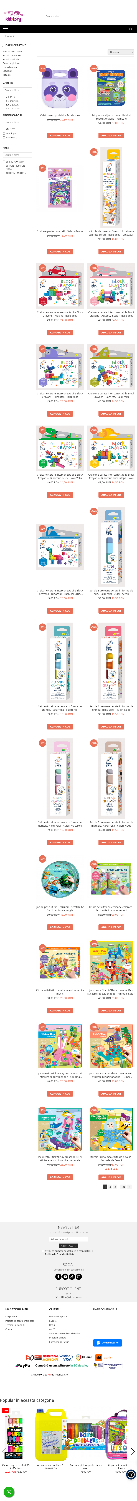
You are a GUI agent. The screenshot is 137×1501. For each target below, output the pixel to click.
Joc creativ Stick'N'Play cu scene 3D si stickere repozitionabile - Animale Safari (111, 992)
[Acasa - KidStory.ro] (20, 16)
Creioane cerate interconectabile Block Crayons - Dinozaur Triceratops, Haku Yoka (111, 476)
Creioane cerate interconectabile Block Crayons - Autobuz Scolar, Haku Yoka (111, 314)
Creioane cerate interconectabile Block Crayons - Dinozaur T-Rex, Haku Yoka (60, 476)
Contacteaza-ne (110, 1342)
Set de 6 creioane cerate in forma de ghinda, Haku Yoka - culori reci (60, 708)
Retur (52, 1324)
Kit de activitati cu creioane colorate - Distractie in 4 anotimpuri (111, 908)
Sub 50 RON (12, 161)
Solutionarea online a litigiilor (64, 1333)
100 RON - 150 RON (16, 173)
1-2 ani (9, 100)
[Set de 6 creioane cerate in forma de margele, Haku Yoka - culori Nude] (111, 778)
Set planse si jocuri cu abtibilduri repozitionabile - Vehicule (111, 117)
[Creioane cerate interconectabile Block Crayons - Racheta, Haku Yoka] (111, 367)
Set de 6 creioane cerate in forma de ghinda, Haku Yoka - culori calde (111, 708)
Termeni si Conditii (15, 1324)
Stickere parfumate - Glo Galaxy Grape (60, 231)
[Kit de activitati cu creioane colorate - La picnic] (60, 962)
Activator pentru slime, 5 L (51, 1465)
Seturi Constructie (12, 51)
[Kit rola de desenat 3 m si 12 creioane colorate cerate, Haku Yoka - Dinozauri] (111, 187)
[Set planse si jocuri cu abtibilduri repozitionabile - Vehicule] (111, 88)
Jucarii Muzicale (11, 59)
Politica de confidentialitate (19, 1320)
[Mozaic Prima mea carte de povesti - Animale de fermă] (111, 1129)
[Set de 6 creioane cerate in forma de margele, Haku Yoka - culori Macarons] (60, 778)
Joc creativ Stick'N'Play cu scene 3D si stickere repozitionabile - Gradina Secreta (60, 1075)
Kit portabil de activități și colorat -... (121, 1466)
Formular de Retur (59, 1341)
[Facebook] (58, 1277)
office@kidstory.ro (70, 1297)
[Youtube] (65, 1277)
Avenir (9, 133)
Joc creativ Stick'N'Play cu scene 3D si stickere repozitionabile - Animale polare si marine (60, 1158)
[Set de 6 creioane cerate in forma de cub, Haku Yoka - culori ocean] (111, 547)
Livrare (53, 1320)
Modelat (7, 70)
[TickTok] (72, 1277)
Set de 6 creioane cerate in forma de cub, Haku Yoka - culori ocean (111, 592)
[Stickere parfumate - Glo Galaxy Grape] (60, 188)
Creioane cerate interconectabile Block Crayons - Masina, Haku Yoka (60, 314)
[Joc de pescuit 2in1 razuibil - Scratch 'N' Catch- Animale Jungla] (60, 878)
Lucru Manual (10, 67)
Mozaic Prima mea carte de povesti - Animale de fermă (111, 1158)
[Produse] (6, 29)
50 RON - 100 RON (15, 165)
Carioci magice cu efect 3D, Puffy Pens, (16, 1466)
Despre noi (11, 1316)
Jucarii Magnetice (12, 55)
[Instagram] (79, 1277)
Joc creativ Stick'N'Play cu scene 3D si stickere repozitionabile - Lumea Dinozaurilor (111, 1075)
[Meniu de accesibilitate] (131, 1475)
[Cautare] (131, 16)
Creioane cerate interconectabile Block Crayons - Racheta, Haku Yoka (111, 395)
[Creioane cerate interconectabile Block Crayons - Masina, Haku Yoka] (60, 286)
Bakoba (10, 137)
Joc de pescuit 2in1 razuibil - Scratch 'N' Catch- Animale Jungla (60, 908)
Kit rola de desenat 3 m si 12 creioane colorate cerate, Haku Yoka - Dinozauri (111, 233)
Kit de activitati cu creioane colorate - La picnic (60, 992)
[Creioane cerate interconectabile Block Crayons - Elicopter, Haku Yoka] (60, 367)
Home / (10, 36)
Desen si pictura (11, 63)
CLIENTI (54, 1309)
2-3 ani (9, 105)
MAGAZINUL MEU (16, 1309)
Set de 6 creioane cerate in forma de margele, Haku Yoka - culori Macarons (60, 823)
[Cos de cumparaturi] (130, 28)
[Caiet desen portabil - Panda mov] (60, 88)
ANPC (52, 1329)
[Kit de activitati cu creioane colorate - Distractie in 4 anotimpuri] (111, 878)
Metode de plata (58, 1316)
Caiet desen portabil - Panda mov (60, 115)
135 (123, 1186)
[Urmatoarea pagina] (129, 1187)
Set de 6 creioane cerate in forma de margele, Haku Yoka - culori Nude (111, 823)
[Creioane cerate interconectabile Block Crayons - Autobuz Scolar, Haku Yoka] (111, 286)
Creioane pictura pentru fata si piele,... (86, 1466)
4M (7, 129)
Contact (9, 1329)
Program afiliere (57, 1337)
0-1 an (9, 96)
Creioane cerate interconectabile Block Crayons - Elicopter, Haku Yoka (60, 395)
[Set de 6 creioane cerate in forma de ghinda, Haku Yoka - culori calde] (111, 663)
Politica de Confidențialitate (59, 1254)
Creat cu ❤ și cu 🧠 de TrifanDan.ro (49, 1374)
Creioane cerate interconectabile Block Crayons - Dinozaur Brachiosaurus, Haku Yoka (60, 592)
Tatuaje (7, 74)
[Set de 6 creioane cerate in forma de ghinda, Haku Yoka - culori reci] (60, 663)
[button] (4, 1452)
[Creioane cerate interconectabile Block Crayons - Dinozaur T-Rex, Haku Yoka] (60, 448)
